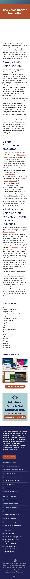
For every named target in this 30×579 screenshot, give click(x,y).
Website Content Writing (11, 473)
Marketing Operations (9, 330)
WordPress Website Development (13, 469)
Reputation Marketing (10, 522)
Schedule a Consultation (15, 417)
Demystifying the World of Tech (12, 314)
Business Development (9, 309)
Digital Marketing (8, 323)
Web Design (6, 347)
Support (5, 343)
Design (4, 316)
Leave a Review (9, 457)
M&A (4, 327)
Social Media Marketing (10, 507)
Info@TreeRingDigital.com (13, 537)
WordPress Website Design (11, 466)
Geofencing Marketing (10, 518)
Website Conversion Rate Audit (12, 488)
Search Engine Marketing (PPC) (12, 503)
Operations (6, 336)
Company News (7, 312)
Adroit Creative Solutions (12, 563)
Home (4, 325)
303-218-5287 (9, 534)
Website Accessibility (10, 484)
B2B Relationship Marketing (11, 511)
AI (3, 307)
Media (4, 334)
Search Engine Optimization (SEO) (13, 500)
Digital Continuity (7, 321)
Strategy (5, 341)
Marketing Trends (8, 332)
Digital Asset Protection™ (10, 318)
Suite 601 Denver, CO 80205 (9, 542)
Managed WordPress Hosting (12, 480)
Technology (6, 345)
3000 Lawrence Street (12, 539)
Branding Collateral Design (11, 514)
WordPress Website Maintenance (13, 477)
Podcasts (5, 339)
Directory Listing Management (12, 525)
